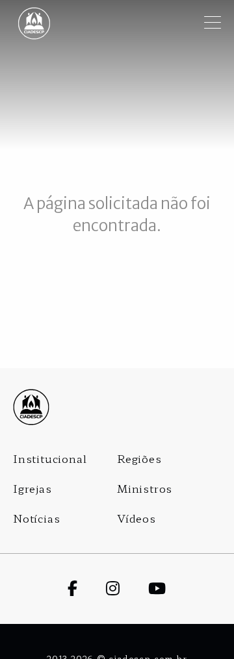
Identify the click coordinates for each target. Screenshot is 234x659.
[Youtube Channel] (171, 587)
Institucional (49, 458)
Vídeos (136, 518)
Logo (117, 407)
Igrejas (32, 488)
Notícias (36, 518)
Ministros (144, 488)
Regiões (139, 458)
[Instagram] (127, 587)
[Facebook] (87, 587)
